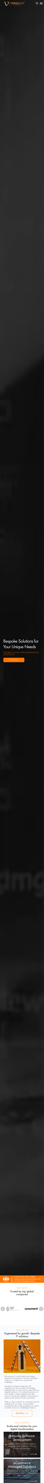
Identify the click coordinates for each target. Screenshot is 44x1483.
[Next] (41, 1309)
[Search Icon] (37, 3)
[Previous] (3, 1309)
